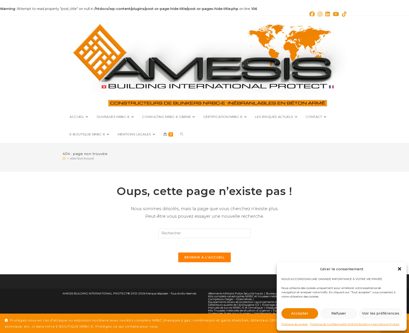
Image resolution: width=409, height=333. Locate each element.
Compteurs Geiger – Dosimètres (230, 299)
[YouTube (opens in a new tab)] (335, 14)
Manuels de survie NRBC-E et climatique (235, 307)
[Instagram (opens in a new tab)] (320, 14)
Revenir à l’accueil (204, 257)
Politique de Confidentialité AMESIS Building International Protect (355, 324)
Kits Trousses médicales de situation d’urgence (239, 310)
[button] (399, 268)
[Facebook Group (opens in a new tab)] (312, 14)
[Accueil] (64, 158)
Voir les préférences (380, 313)
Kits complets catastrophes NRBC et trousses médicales (245, 296)
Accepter (299, 313)
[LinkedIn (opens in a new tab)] (327, 14)
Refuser (338, 313)
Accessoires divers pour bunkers (229, 313)
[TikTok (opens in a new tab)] (343, 14)
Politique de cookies (294, 324)
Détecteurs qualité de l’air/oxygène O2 (233, 304)
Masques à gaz (276, 307)
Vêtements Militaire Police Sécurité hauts (235, 293)
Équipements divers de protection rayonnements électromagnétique (254, 302)
